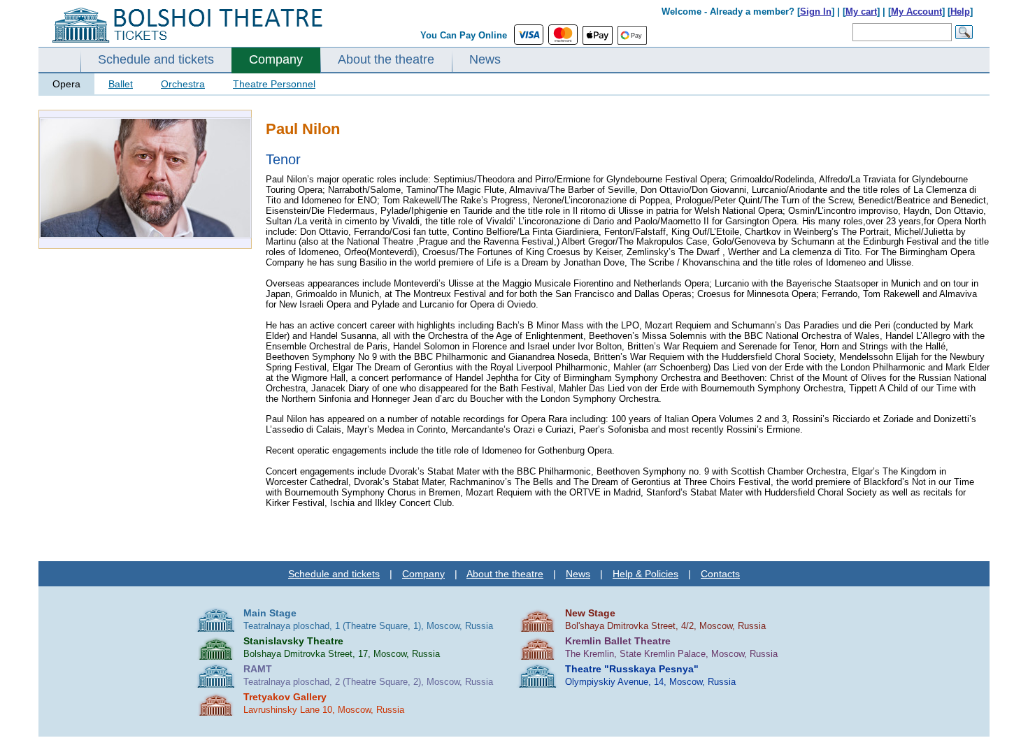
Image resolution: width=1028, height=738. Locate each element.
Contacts (720, 573)
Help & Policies (645, 573)
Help (960, 11)
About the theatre (386, 59)
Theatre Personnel (274, 83)
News (485, 59)
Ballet (120, 83)
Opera (66, 83)
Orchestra (183, 83)
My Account (916, 11)
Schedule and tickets (156, 59)
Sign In (815, 11)
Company (276, 59)
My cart (861, 11)
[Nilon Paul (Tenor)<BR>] (145, 235)
